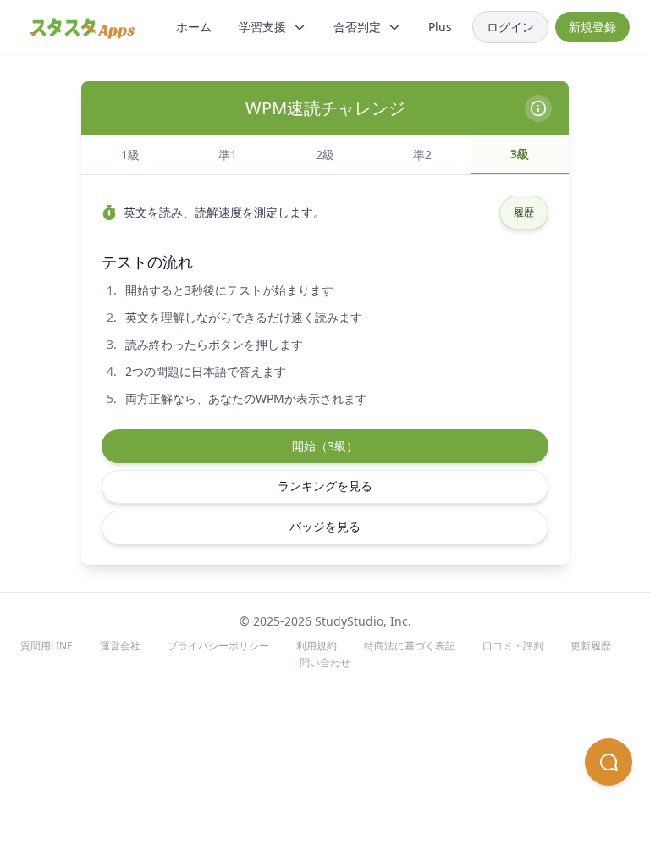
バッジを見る (325, 526)
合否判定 (357, 27)
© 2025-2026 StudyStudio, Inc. (325, 621)
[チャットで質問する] (608, 762)
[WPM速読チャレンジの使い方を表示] (538, 108)
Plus (440, 27)
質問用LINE (46, 645)
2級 (325, 154)
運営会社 (120, 645)
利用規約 (316, 645)
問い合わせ (325, 662)
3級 (519, 154)
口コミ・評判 (512, 645)
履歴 (524, 212)
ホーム (194, 27)
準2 (422, 154)
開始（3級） (325, 446)
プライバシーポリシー (218, 645)
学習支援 (262, 27)
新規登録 (592, 27)
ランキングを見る (325, 486)
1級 (130, 154)
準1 (227, 154)
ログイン (510, 27)
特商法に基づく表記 (409, 645)
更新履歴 (590, 645)
